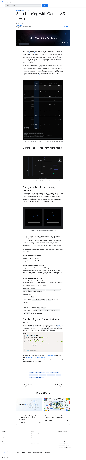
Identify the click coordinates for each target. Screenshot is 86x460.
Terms (3, 457)
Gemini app (57, 327)
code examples (28, 357)
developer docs (51, 355)
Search (45, 5)
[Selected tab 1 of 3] (41, 427)
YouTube (40, 2)
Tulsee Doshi (19, 25)
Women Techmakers (34, 441)
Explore (58, 375)
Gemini (18, 10)
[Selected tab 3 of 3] (44, 427)
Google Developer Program (35, 433)
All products (47, 452)
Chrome (23, 452)
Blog (35, 2)
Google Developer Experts (35, 437)
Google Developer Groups (35, 435)
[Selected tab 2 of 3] (43, 427)
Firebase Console (61, 439)
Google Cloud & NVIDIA (34, 443)
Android (17, 452)
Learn (30, 2)
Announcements (54, 372)
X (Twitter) (4, 441)
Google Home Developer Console (64, 447)
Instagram (4, 437)
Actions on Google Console (63, 441)
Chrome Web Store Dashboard (64, 445)
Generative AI (50, 375)
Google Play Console (62, 437)
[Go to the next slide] (72, 411)
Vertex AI (41, 52)
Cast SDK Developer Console (63, 443)
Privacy (6, 457)
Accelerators (32, 439)
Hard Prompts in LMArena (38, 75)
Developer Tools (39, 377)
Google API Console (62, 433)
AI (47, 372)
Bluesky (3, 435)
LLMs (31, 377)
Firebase (29, 452)
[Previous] (25, 385)
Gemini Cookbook (41, 357)
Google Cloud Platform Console (64, 435)
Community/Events (23, 2)
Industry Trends (33, 375)
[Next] (61, 385)
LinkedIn (3, 439)
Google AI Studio (26, 10)
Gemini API (59, 325)
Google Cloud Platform (37, 452)
